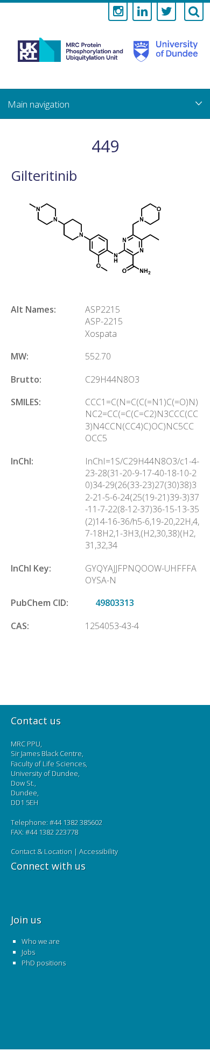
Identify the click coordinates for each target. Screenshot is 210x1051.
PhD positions (44, 963)
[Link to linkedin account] (142, 12)
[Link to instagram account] (118, 12)
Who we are (41, 941)
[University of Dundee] (162, 61)
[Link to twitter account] (166, 12)
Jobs (28, 952)
